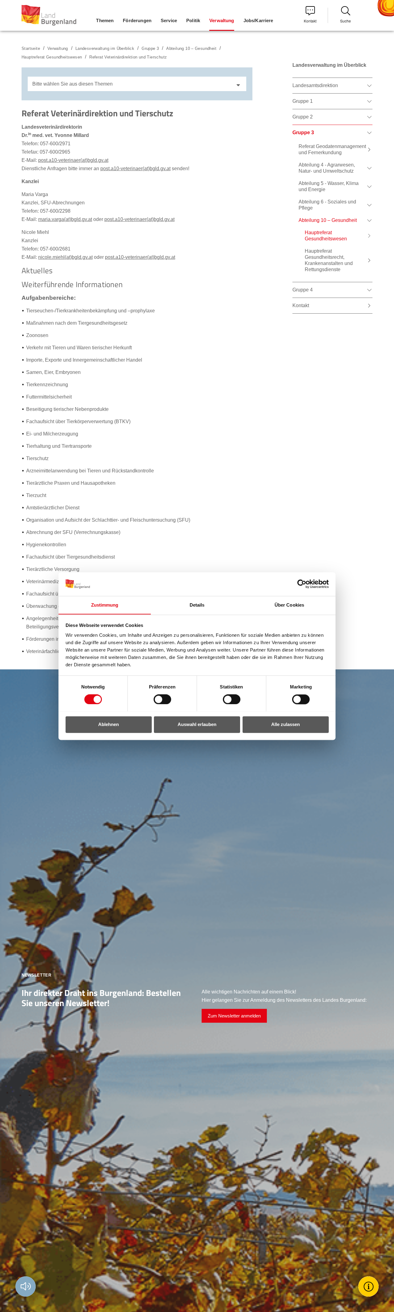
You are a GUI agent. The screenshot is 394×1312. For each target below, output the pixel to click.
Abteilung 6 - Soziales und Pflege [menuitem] (327, 205)
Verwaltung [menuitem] (221, 20)
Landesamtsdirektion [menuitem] (315, 85)
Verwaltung (57, 48)
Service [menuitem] (169, 20)
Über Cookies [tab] (289, 605)
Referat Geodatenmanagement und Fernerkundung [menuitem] (332, 149)
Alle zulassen (285, 724)
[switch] (158, 699)
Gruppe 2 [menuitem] (302, 116)
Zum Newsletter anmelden (234, 1015)
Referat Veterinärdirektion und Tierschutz (128, 57)
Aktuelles (37, 270)
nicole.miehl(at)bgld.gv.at (65, 257)
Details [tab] (197, 605)
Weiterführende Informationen (72, 284)
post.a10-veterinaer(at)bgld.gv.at (73, 160)
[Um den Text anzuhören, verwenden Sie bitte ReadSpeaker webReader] (25, 1286)
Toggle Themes (369, 1286)
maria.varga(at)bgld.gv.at (65, 219)
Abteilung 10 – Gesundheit (191, 48)
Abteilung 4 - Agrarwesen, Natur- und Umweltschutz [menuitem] (327, 168)
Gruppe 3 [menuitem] (303, 132)
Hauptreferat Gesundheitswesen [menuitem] (326, 235)
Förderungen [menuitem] (137, 20)
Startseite (31, 48)
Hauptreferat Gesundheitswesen (52, 57)
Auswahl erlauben (197, 724)
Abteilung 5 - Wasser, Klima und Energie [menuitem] (329, 186)
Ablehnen (108, 724)
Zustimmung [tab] (105, 605)
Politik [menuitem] (193, 20)
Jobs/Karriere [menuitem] (258, 20)
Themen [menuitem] (105, 20)
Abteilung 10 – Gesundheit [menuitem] (328, 220)
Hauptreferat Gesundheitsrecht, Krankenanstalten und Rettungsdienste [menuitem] (329, 260)
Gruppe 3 (150, 48)
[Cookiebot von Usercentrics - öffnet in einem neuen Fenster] (302, 583)
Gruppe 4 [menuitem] (302, 289)
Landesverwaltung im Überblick (104, 48)
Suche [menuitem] (345, 20)
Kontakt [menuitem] (310, 20)
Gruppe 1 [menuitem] (302, 101)
